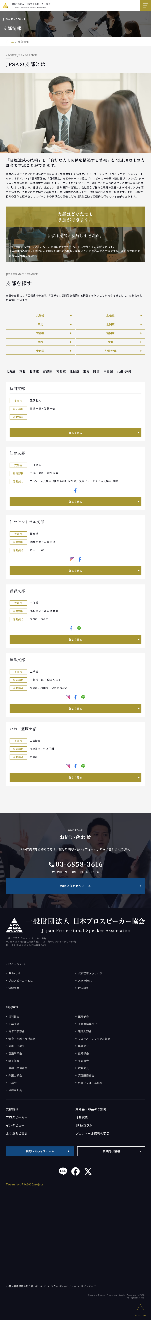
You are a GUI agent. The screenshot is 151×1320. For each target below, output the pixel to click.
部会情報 (12, 1007)
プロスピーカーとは (20, 980)
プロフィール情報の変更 (93, 1133)
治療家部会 (15, 1090)
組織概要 (13, 988)
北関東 (110, 324)
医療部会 (83, 1016)
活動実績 (82, 1117)
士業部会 (13, 1024)
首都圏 (40, 333)
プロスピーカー (17, 1117)
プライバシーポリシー (63, 1286)
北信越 (110, 315)
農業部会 (83, 1046)
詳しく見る (75, 433)
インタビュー (15, 1125)
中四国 (40, 351)
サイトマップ (88, 1286)
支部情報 (12, 1109)
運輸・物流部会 (17, 1068)
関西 (40, 342)
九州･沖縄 (110, 351)
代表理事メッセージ (90, 973)
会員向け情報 (111, 1151)
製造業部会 (15, 1053)
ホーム (10, 41)
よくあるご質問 (17, 1133)
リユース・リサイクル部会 (94, 1038)
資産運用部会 (86, 1075)
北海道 (40, 315)
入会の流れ (85, 980)
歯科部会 (13, 1016)
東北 (40, 324)
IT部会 (12, 1083)
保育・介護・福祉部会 (22, 1038)
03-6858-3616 (75, 863)
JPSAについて (16, 963)
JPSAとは (14, 973)
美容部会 (83, 1060)
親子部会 (13, 1060)
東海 (110, 342)
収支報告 (83, 988)
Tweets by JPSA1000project (24, 1184)
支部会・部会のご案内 (91, 1109)
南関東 (110, 333)
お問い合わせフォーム (75, 886)
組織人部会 (85, 1031)
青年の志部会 (16, 1031)
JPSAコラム (84, 1125)
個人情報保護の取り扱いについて (27, 1286)
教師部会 (83, 1053)
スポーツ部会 (16, 1046)
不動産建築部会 (87, 1024)
